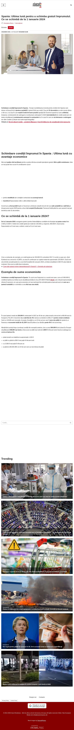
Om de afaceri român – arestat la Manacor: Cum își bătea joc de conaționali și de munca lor (39, 122)
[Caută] (71, 5)
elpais (52, 280)
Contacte (42, 697)
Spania (11, 27)
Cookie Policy (14, 700)
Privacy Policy (5, 700)
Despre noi (32, 697)
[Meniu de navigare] (3, 5)
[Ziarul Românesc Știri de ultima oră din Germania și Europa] (37, 5)
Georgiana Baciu (8, 23)
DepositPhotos (42, 720)
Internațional (18, 23)
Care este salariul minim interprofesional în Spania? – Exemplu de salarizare (27, 266)
